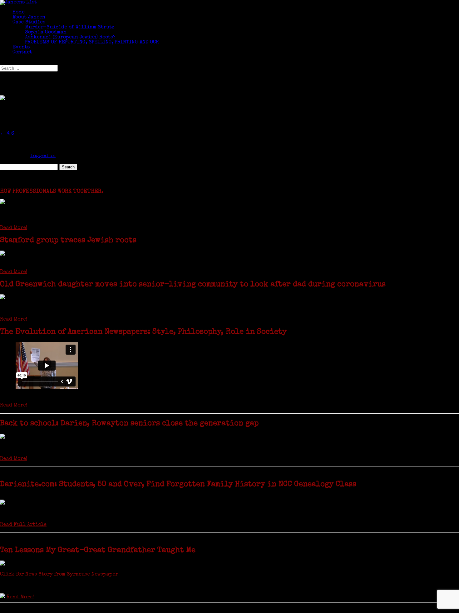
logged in (43, 156)
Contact (22, 52)
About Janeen (28, 17)
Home (18, 12)
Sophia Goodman (46, 32)
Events (21, 47)
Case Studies (28, 22)
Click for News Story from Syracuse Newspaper (59, 574)
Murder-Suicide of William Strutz (69, 27)
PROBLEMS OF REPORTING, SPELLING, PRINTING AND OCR (92, 42)
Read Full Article (23, 524)
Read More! (13, 228)
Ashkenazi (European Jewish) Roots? (70, 37)
